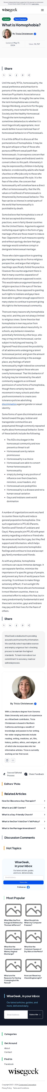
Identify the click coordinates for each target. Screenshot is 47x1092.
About (7, 1048)
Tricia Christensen (24, 33)
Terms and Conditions (21, 1088)
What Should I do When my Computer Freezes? (33, 922)
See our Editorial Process (14, 774)
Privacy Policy (7, 1088)
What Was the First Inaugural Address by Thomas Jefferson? (13, 922)
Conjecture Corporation (27, 1085)
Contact (8, 1052)
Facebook (8, 1064)
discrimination (9, 404)
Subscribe (23, 882)
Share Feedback (36, 774)
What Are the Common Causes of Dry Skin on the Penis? (33, 949)
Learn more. (35, 4)
